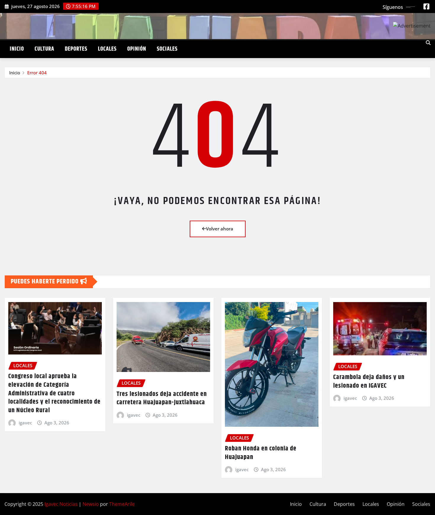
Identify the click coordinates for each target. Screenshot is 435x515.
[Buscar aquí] (428, 42)
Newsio (91, 504)
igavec (25, 423)
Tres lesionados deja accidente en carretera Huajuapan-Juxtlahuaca (162, 398)
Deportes (76, 49)
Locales (107, 49)
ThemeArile (122, 504)
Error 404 (37, 73)
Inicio (17, 49)
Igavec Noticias (61, 504)
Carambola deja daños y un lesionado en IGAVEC (369, 381)
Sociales (167, 49)
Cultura (44, 49)
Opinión (136, 49)
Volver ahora (219, 229)
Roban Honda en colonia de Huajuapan (261, 453)
